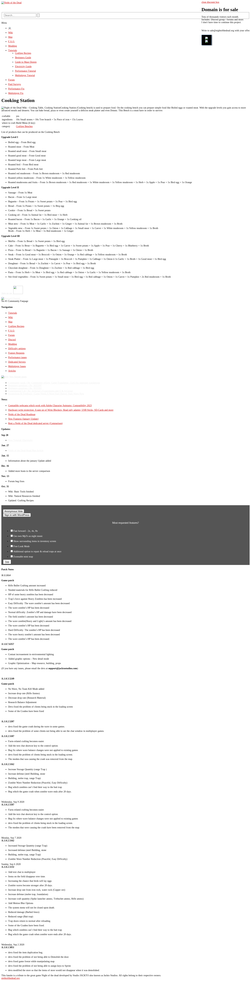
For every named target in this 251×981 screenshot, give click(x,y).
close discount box (210, 2)
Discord (12, 339)
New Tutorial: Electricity (20, 440)
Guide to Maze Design (26, 62)
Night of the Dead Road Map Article (25, 450)
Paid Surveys (14, 84)
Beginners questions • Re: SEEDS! (25, 385)
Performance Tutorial (25, 71)
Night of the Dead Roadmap (21, 414)
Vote (7, 561)
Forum (11, 80)
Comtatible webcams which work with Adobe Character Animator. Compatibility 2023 (50, 405)
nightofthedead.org (10, 978)
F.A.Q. (11, 41)
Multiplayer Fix (15, 93)
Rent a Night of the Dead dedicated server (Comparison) (35, 423)
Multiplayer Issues (17, 366)
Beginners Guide (23, 57)
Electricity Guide (23, 66)
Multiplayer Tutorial (25, 75)
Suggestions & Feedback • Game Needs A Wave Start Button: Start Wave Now (46, 393)
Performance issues (17, 357)
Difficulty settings (17, 348)
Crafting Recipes (23, 53)
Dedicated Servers (17, 362)
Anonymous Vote (13, 511)
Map (10, 37)
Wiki (10, 32)
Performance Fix (16, 88)
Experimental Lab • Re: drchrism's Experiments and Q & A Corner (40, 391)
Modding (12, 46)
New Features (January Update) (23, 419)
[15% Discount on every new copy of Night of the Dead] (206, 40)
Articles (12, 371)
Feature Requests (16, 353)
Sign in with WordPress (16, 515)
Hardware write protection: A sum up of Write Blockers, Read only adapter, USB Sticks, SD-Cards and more (60, 410)
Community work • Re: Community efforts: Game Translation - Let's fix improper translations (54, 382)
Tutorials (12, 50)
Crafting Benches (24, 126)
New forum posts (18, 376)
